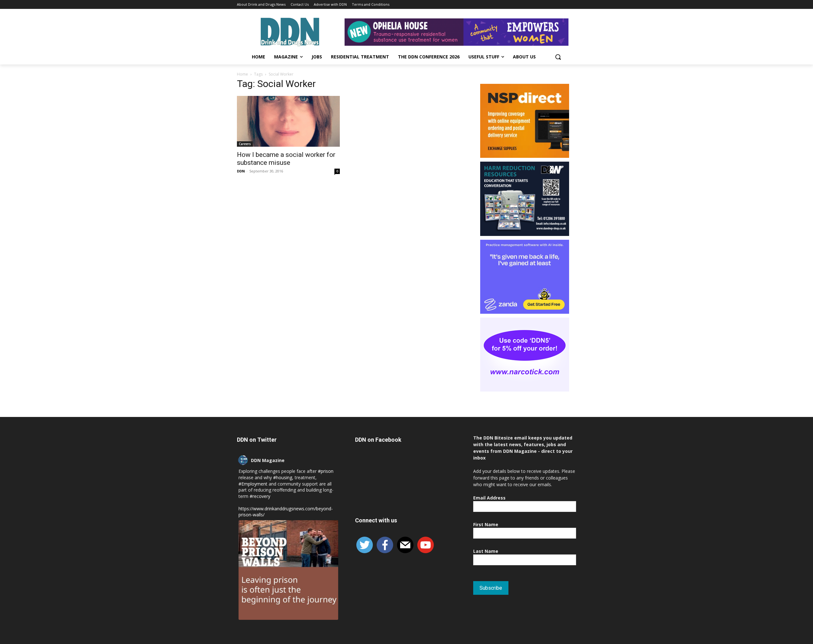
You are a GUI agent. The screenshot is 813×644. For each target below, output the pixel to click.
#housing (282, 477)
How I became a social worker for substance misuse (286, 158)
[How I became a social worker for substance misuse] (288, 121)
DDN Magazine (268, 460)
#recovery (260, 496)
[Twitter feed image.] (288, 570)
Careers (245, 144)
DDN (241, 171)
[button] (558, 56)
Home (242, 74)
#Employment (253, 484)
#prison (325, 471)
